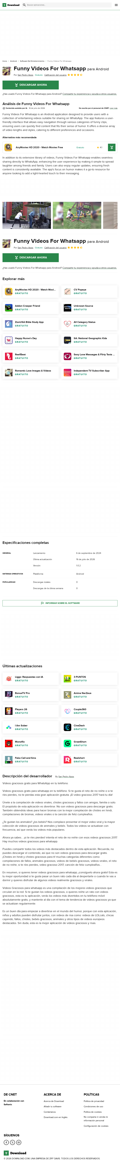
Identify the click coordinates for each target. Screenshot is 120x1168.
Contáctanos (50, 1112)
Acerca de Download (54, 1101)
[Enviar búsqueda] (24, 4)
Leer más (114, 108)
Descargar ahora (33, 85)
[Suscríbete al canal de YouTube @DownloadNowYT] (18, 1142)
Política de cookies (93, 1112)
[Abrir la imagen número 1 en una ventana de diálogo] (77, 215)
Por (23, 75)
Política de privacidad (94, 1101)
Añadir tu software (52, 1106)
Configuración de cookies (96, 1126)
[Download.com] (10, 5)
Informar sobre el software (62, 603)
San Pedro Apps (66, 776)
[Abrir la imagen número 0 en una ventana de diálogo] (26, 215)
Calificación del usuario (55, 75)
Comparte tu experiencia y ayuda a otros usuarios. (89, 94)
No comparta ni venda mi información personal (96, 1119)
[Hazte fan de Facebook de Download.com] (6, 1142)
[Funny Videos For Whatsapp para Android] (6, 71)
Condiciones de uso (93, 1106)
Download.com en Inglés (56, 1117)
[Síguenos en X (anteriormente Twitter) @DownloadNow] (12, 1142)
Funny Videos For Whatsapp (61, 68)
